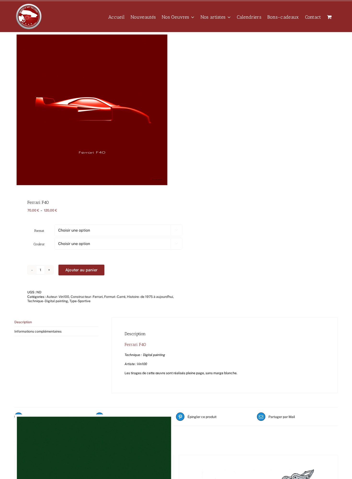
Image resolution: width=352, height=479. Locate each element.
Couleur (39, 244)
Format (39, 231)
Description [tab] (23, 322)
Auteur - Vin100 (57, 297)
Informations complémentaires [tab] (38, 331)
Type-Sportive (80, 301)
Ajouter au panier (81, 269)
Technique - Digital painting (47, 301)
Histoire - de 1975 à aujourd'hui (150, 297)
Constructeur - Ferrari (87, 297)
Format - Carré (114, 297)
